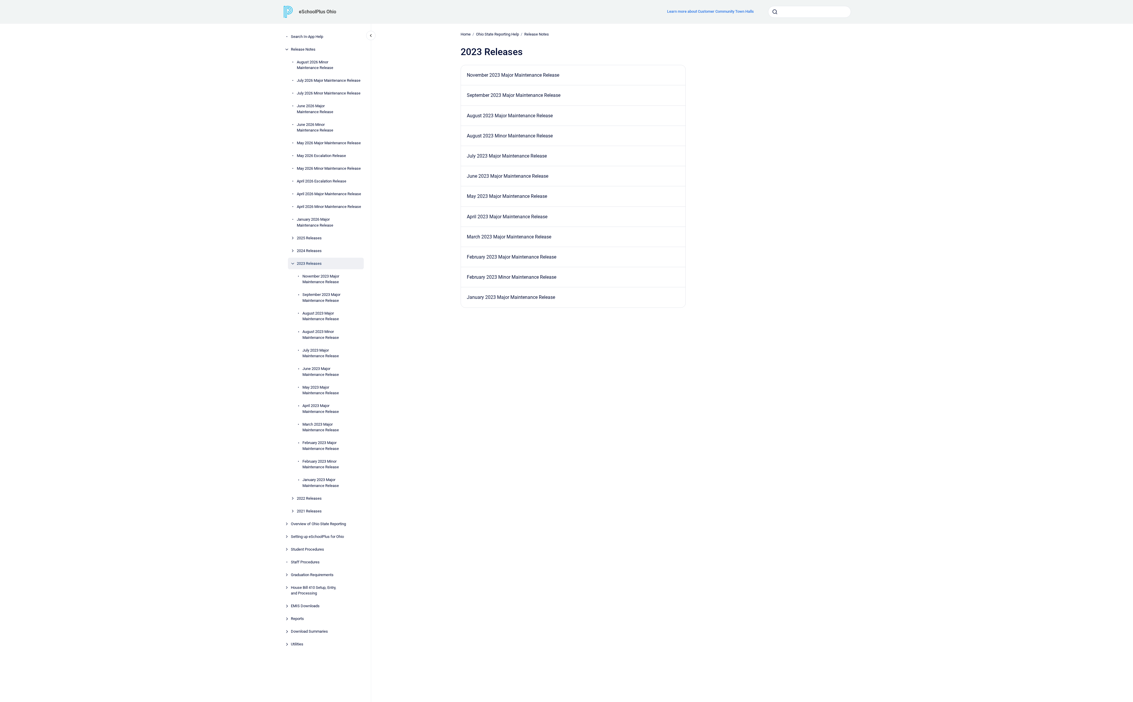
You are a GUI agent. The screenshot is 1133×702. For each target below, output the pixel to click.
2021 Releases (309, 511)
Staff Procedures (305, 562)
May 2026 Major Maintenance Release (329, 143)
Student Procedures (307, 549)
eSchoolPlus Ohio (317, 12)
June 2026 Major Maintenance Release (315, 109)
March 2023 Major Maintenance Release (320, 427)
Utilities (297, 644)
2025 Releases (309, 238)
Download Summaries (309, 631)
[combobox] (809, 11)
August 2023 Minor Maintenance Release (320, 334)
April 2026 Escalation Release (321, 181)
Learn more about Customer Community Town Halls (710, 11)
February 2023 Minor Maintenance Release (320, 464)
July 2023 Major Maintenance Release (320, 353)
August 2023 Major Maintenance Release (320, 316)
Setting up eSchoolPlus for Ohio (317, 536)
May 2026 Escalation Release (321, 155)
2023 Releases (309, 263)
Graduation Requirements (312, 575)
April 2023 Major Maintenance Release (320, 408)
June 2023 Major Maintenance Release (320, 371)
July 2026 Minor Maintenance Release (328, 93)
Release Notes (303, 49)
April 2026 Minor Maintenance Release (329, 206)
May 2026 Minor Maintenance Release (329, 168)
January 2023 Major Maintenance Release (320, 482)
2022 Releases (309, 498)
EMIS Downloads (305, 606)
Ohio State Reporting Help (497, 34)
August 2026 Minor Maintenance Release (315, 65)
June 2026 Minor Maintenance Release (315, 127)
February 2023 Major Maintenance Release (320, 445)
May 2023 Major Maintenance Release (320, 390)
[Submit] (775, 12)
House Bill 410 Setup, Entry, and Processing (313, 590)
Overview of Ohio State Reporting (318, 524)
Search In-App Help (307, 36)
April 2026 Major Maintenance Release (329, 194)
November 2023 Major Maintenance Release (320, 279)
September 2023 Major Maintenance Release (321, 297)
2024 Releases (309, 251)
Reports (297, 618)
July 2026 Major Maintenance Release (328, 80)
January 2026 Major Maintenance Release (315, 222)
